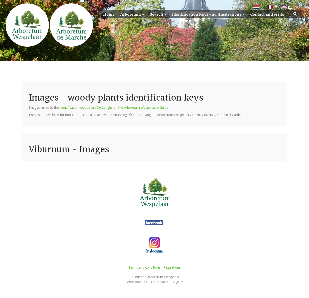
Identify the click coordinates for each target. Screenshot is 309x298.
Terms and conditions (144, 267)
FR (276, 7)
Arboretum (130, 14)
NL (262, 7)
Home (109, 14)
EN (290, 7)
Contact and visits (267, 14)
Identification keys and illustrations (206, 14)
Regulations (172, 267)
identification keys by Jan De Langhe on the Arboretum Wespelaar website (114, 107)
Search (156, 14)
